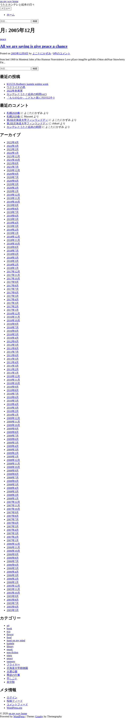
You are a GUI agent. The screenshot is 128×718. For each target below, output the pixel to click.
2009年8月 (13, 432)
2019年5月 (13, 219)
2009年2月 (13, 453)
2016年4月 (13, 337)
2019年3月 (13, 226)
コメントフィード (17, 704)
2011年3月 (13, 365)
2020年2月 (13, 187)
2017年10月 (13, 278)
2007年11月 (13, 505)
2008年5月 (13, 484)
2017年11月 (13, 275)
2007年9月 (13, 512)
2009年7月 (13, 435)
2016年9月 (13, 324)
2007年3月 (13, 533)
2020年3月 (13, 184)
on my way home (9, 1)
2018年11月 (13, 240)
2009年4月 (13, 446)
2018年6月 (13, 254)
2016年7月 (13, 327)
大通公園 (12, 671)
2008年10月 (13, 467)
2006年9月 (13, 554)
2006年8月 (13, 557)
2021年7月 (13, 166)
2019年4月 (13, 222)
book (9, 628)
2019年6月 (13, 215)
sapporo (11, 661)
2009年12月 (13, 418)
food (9, 637)
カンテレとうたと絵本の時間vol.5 (27, 94)
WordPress (19, 716)
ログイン (12, 697)
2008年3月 (13, 491)
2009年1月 (13, 456)
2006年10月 (13, 550)
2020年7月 (13, 177)
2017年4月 (13, 299)
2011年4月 (13, 362)
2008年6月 (13, 481)
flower (10, 634)
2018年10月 (13, 243)
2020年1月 (13, 191)
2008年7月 (13, 477)
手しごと (12, 678)
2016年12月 (13, 313)
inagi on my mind (16, 640)
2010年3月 (13, 407)
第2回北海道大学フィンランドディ (27, 120)
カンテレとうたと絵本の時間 (24, 127)
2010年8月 (13, 390)
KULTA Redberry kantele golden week (27, 84)
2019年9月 (13, 205)
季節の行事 (13, 675)
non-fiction (12, 652)
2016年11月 (13, 317)
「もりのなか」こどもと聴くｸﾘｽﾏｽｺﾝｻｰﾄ (31, 97)
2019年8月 (13, 208)
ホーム (11, 14)
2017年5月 (13, 296)
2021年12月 (13, 156)
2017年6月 (13, 292)
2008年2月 (13, 495)
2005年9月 (13, 596)
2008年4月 (13, 488)
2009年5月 (13, 442)
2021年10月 (13, 159)
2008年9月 (13, 470)
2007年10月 (13, 509)
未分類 (11, 682)
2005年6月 (13, 606)
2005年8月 (13, 599)
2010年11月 (13, 379)
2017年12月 (13, 271)
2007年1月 (13, 540)
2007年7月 (13, 519)
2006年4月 (13, 571)
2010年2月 (13, 411)
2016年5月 (13, 334)
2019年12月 (13, 194)
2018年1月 (13, 268)
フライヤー (13, 664)
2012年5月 (13, 344)
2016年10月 (13, 320)
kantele (10, 643)
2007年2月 (13, 536)
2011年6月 (13, 355)
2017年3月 (13, 303)
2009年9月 (13, 428)
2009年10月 (13, 425)
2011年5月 (13, 358)
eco (8, 631)
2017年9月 (13, 282)
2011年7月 (13, 351)
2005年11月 (13, 589)
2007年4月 (13, 529)
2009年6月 (13, 439)
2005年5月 (13, 610)
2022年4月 (13, 142)
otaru (9, 655)
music (10, 649)
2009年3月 (13, 449)
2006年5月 (13, 568)
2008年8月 (13, 474)
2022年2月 (13, 149)
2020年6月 (13, 180)
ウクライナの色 (16, 87)
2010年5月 (13, 400)
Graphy (39, 716)
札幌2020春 (13, 113)
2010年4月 (13, 404)
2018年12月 (13, 236)
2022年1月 (13, 152)
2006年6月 (13, 564)
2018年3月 (13, 261)
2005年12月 (13, 585)
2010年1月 (13, 414)
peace (3, 39)
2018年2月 (13, 264)
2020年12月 (13, 170)
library (10, 646)
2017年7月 (13, 289)
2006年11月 (13, 547)
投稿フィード (15, 701)
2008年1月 (13, 498)
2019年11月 (13, 198)
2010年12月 (13, 376)
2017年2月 (13, 306)
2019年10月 (13, 201)
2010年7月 (13, 393)
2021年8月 (13, 163)
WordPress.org (14, 707)
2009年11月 (13, 421)
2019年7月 (13, 212)
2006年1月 (13, 582)
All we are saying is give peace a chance (34, 46)
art (8, 625)
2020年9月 (13, 173)
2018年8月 (13, 247)
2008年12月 (13, 460)
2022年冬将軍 (15, 90)
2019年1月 (13, 233)
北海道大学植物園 (17, 668)
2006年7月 (13, 561)
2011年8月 (13, 348)
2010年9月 (13, 386)
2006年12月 (13, 543)
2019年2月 (13, 229)
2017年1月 (13, 310)
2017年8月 (13, 285)
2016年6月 (13, 330)
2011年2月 (13, 369)
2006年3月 (13, 575)
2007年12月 (13, 502)
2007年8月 (13, 516)
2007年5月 (13, 526)
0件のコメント (61, 53)
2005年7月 (13, 603)
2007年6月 (13, 523)
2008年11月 (13, 463)
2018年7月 (13, 250)
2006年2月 (13, 578)
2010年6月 (13, 397)
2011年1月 (13, 372)
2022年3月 (13, 145)
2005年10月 (13, 592)
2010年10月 (13, 383)
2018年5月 (13, 257)
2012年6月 (13, 341)
